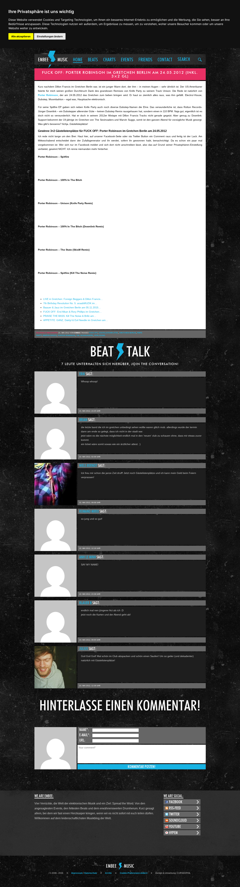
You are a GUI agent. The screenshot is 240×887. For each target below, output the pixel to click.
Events (127, 59)
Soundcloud (178, 820)
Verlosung (99, 335)
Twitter (174, 814)
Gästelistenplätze (108, 333)
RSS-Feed (175, 808)
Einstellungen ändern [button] (50, 36)
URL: (82, 740)
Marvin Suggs (50, 335)
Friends (145, 59)
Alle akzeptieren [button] (21, 36)
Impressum (77, 873)
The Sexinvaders (84, 335)
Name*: (84, 730)
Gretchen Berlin (127, 333)
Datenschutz (90, 873)
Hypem (173, 833)
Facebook (175, 802)
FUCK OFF (93, 333)
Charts (109, 59)
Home (78, 59)
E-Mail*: (84, 735)
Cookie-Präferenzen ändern (133, 873)
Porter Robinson (48, 95)
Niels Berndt (88, 466)
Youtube (175, 827)
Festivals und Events (47, 333)
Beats (93, 59)
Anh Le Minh (88, 557)
